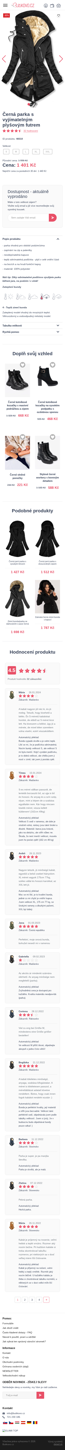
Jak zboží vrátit (10, 1328)
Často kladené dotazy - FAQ (17, 1332)
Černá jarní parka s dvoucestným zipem (47, 562)
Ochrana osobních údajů (15, 1366)
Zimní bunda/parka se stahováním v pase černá (17, 622)
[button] (29, 104)
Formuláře (8, 1323)
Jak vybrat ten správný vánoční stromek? (24, 1341)
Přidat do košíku (18, 411)
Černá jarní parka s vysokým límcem (17, 562)
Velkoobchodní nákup (13, 1375)
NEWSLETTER (10, 1371)
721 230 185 (13, 1417)
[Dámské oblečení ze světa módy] (26, 5)
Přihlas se (40, 1395)
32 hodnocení (31, 130)
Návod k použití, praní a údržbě (19, 1337)
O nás (5, 1357)
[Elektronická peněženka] (52, 5)
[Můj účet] (46, 5)
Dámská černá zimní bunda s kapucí (47, 618)
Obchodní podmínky (13, 1362)
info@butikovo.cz (16, 1413)
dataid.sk (58, 1444)
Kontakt (6, 1353)
